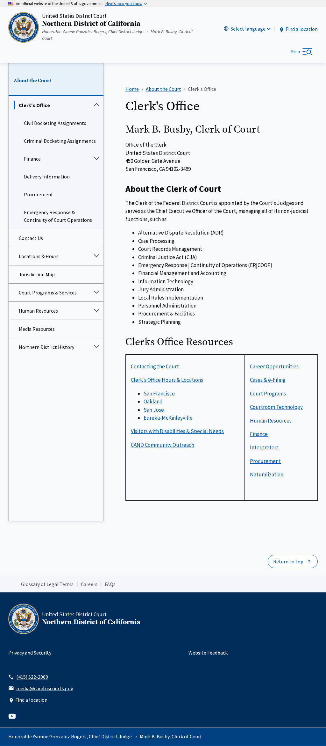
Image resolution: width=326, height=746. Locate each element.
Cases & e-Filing (268, 379)
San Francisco (159, 393)
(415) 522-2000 (32, 677)
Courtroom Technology (276, 406)
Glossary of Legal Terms (47, 584)
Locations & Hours (39, 256)
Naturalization (266, 474)
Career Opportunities (274, 366)
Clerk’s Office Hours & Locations (167, 379)
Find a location (302, 29)
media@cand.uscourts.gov (44, 688)
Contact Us (31, 238)
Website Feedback (208, 652)
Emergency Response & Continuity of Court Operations (58, 216)
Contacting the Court (155, 366)
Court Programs (268, 393)
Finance (32, 159)
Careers (89, 584)
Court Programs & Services (48, 292)
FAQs (110, 584)
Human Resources (38, 311)
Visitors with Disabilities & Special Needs (177, 431)
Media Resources (37, 329)
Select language (248, 28)
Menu (295, 51)
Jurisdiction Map (37, 274)
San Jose (154, 409)
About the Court (32, 80)
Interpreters (264, 447)
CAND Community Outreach (162, 444)
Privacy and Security (29, 652)
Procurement (38, 194)
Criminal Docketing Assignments (60, 141)
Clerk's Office (34, 105)
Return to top (288, 561)
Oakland (153, 401)
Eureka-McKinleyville (168, 417)
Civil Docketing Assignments (55, 123)
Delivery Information (47, 176)
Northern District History (46, 347)
